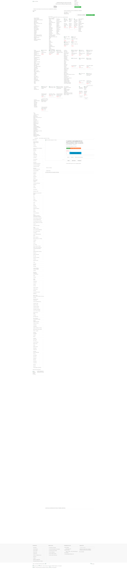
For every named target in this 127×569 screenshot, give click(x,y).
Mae (49, 38)
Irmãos (50, 41)
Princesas (50, 25)
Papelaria (35, 30)
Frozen (35, 75)
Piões (34, 275)
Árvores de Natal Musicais (37, 301)
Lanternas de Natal (66, 81)
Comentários (36, 40)
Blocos (34, 336)
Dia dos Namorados (37, 100)
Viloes (35, 83)
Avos (50, 40)
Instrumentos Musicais (36, 169)
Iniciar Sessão (50, 16)
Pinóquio (34, 277)
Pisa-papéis (35, 333)
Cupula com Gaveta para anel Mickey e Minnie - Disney (44, 108)
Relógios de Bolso (66, 90)
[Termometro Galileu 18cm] (81, 88)
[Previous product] (93, 138)
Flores (50, 47)
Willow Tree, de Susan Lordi (38, 23)
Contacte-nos (35, 553)
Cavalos (58, 28)
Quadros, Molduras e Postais (37, 327)
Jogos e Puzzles (66, 68)
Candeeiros (35, 125)
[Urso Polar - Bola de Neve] (82, 76)
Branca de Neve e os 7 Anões (37, 238)
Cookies (35, 38)
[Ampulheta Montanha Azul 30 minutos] (86, 88)
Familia (50, 37)
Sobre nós (35, 36)
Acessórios (50, 21)
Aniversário (35, 361)
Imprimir (68, 157)
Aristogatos (35, 67)
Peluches (34, 290)
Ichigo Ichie (65, 57)
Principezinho (51, 30)
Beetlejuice (65, 56)
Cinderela (35, 73)
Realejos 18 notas (36, 122)
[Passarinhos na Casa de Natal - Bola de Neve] (76, 20)
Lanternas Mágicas (36, 126)
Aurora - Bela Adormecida (37, 234)
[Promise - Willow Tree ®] (74, 42)
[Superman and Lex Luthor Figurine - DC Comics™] (90, 51)
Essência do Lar (36, 28)
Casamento (35, 362)
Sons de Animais (35, 274)
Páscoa (35, 101)
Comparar (72, 157)
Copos (35, 87)
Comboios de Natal (66, 80)
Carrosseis (65, 65)
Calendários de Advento (67, 82)
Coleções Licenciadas (37, 51)
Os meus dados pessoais (52, 553)
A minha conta (50, 545)
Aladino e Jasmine (36, 63)
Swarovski (58, 22)
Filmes (35, 62)
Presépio (34, 205)
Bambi (34, 235)
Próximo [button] (64, 150)
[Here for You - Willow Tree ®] (74, 37)
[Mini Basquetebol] (74, 61)
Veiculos (65, 67)
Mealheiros (65, 72)
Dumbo (35, 74)
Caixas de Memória (52, 49)
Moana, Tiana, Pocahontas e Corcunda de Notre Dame (37, 248)
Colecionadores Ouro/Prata (37, 367)
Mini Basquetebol (73, 65)
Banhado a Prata (35, 191)
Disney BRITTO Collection (37, 216)
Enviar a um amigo (49, 167)
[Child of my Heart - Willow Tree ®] (67, 42)
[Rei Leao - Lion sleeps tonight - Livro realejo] (66, 20)
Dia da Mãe (35, 102)
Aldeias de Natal (66, 79)
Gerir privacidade (81, 551)
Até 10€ (35, 33)
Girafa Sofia (50, 28)
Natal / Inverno (36, 27)
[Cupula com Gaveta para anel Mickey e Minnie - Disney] (44, 102)
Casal (34, 202)
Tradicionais (65, 59)
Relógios (65, 88)
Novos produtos (35, 549)
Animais (58, 33)
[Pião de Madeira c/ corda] (82, 61)
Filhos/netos (51, 42)
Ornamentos (51, 45)
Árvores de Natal (66, 76)
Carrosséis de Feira (36, 166)
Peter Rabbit (51, 27)
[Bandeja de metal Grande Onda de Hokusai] (44, 89)
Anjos (57, 32)
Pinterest (79, 160)
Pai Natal (65, 75)
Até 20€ (35, 34)
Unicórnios (50, 29)
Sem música (58, 34)
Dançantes (58, 25)
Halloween (35, 104)
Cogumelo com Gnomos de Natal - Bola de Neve (89, 81)
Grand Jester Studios (36, 225)
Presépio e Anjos (35, 303)
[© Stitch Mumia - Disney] (44, 51)
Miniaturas (35, 21)
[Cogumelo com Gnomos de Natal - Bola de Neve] (90, 76)
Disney (35, 24)
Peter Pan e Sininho (36, 257)
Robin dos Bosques (36, 254)
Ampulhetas (35, 326)
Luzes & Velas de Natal (67, 83)
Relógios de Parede (67, 89)
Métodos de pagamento (37, 39)
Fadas (34, 152)
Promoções (35, 547)
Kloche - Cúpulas (66, 94)
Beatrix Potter (66, 53)
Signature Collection (52, 46)
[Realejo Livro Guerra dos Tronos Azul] (82, 51)
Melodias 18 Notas (36, 37)
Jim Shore (35, 25)
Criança (58, 24)
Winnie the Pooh (35, 260)
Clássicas (50, 31)
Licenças (35, 31)
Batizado (35, 105)
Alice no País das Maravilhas (37, 229)
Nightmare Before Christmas (37, 251)
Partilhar (73, 160)
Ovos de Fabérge (59, 21)
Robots (65, 63)
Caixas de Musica (36, 114)
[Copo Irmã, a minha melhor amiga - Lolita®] (52, 89)
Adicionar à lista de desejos (79, 157)
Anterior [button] (46, 150)
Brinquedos (65, 58)
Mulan (35, 82)
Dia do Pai (35, 103)
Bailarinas (50, 24)
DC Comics (35, 120)
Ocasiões (35, 32)
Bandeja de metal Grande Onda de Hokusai (43, 94)
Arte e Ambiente (36, 29)
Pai (49, 39)
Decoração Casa (36, 89)
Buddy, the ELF (66, 55)
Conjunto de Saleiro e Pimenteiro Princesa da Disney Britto (60, 94)
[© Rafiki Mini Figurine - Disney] (60, 51)
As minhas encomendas (52, 547)
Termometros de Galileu (67, 87)
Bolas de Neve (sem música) (68, 93)
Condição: (74, 144)
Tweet (68, 160)
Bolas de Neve (36, 22)
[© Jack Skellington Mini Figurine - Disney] (52, 51)
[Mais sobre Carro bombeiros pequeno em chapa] (35, 373)
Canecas (35, 88)
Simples (50, 20)
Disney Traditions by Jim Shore (37, 222)
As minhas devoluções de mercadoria (54, 549)
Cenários (34, 270)
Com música (58, 27)
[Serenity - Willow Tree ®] (67, 37)
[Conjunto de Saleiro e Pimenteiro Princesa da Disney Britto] (60, 89)
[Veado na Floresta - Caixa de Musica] (71, 20)
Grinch (65, 54)
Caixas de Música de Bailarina (38, 19)
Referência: (67, 144)
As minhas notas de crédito (53, 550)
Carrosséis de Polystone (36, 163)
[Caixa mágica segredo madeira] (90, 61)
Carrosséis (35, 20)
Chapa (65, 62)
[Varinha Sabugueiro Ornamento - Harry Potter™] (74, 51)
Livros (50, 19)
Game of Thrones (35, 342)
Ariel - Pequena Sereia (37, 66)
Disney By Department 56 (37, 219)
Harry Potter (65, 51)
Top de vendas (35, 550)
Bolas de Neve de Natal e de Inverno (69, 74)
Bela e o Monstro (36, 70)
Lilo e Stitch (35, 76)
